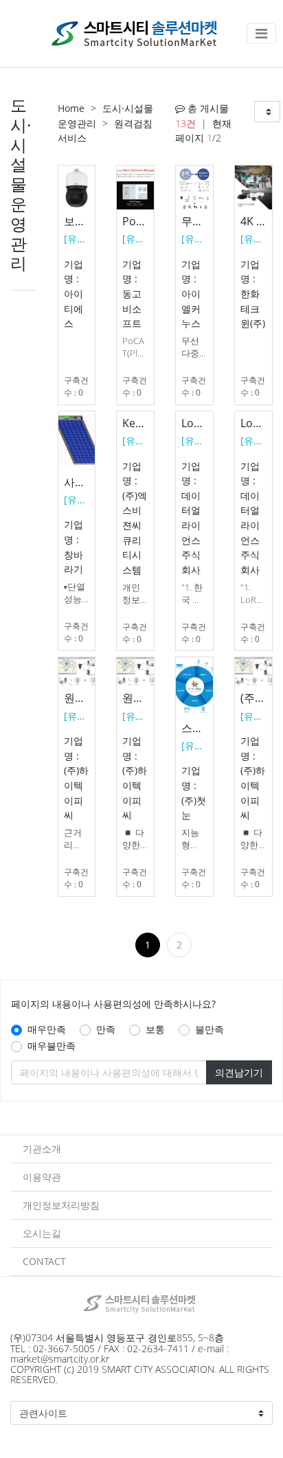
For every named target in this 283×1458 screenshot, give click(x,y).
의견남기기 (239, 1072)
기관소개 (42, 1148)
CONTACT (44, 1261)
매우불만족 (51, 1045)
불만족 (209, 1029)
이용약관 (42, 1176)
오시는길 (42, 1233)
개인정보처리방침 (61, 1204)
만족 (105, 1029)
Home (71, 108)
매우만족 (46, 1029)
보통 (155, 1029)
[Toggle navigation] (261, 33)
